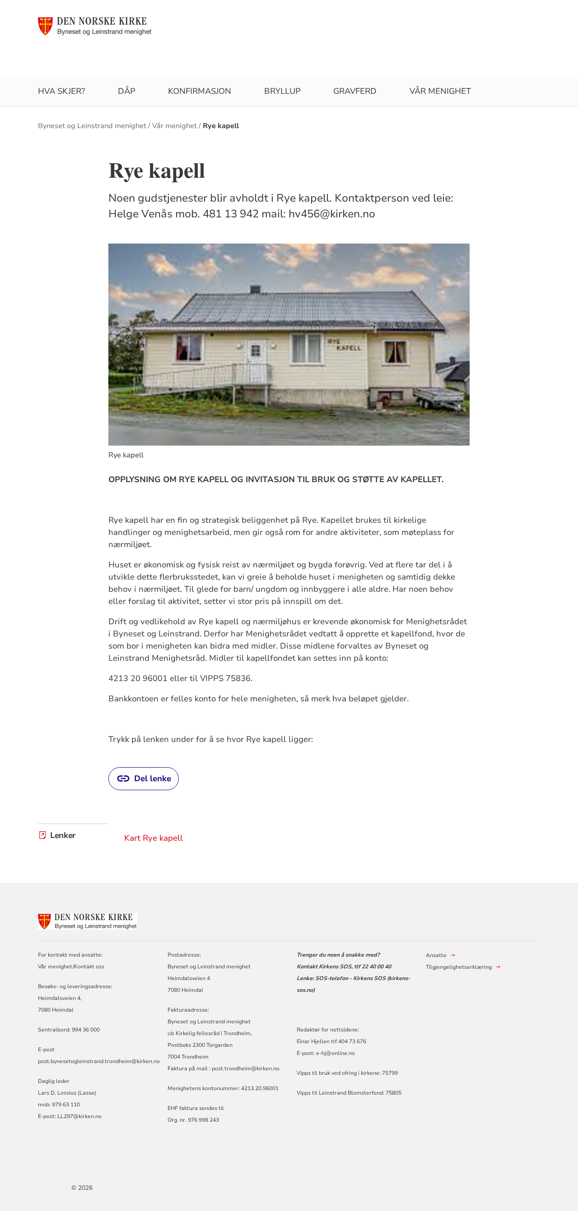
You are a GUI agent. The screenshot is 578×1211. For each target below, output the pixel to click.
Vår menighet (440, 91)
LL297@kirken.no (79, 1116)
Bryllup (282, 91)
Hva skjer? (61, 91)
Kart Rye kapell (153, 838)
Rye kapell (221, 126)
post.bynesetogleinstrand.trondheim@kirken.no (99, 1061)
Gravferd (355, 91)
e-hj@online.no (335, 1053)
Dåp (126, 91)
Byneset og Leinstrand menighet (92, 126)
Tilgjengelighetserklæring (459, 967)
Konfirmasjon (199, 91)
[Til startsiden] (95, 25)
